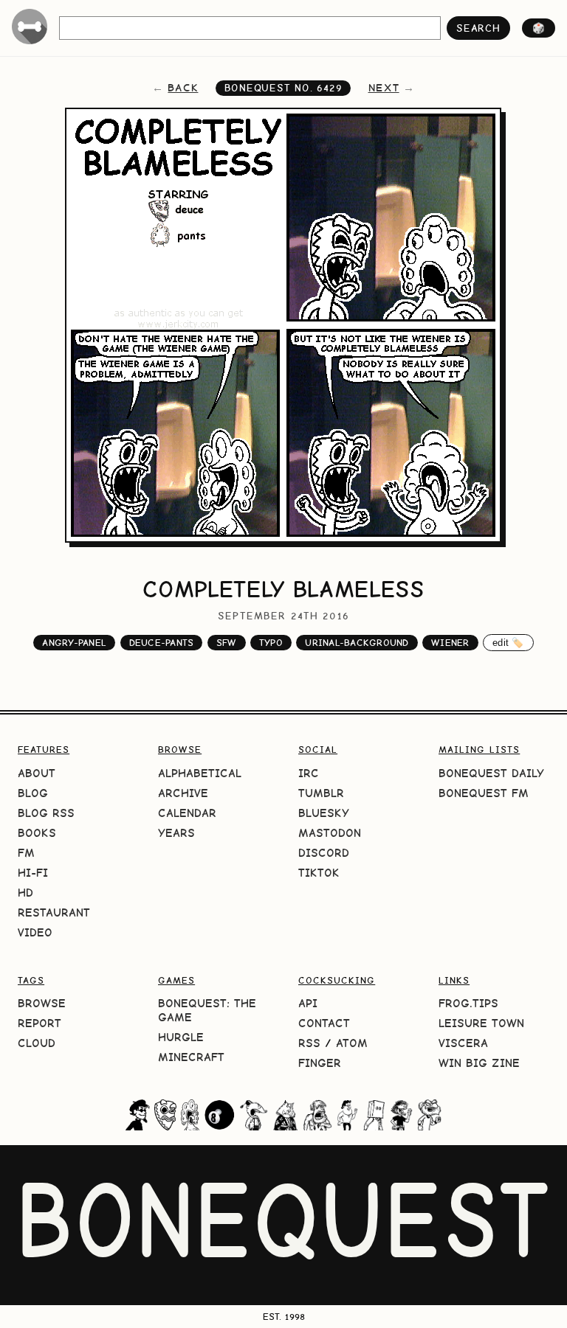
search (478, 28)
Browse (42, 1003)
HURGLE (181, 1037)
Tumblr (321, 793)
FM (26, 853)
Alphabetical (199, 773)
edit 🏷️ (508, 642)
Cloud (36, 1043)
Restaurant (54, 912)
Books (37, 833)
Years (176, 833)
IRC (308, 773)
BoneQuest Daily (491, 773)
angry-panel (74, 642)
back (183, 87)
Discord (323, 853)
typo (271, 642)
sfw (226, 642)
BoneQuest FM (484, 793)
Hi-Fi (33, 873)
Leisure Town (481, 1023)
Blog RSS (46, 813)
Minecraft (191, 1057)
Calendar (187, 813)
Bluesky (323, 813)
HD (25, 893)
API (307, 1003)
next (383, 87)
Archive (183, 793)
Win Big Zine (479, 1063)
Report (39, 1023)
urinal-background (356, 642)
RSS (309, 1043)
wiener (450, 642)
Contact (324, 1023)
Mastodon (329, 833)
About (36, 773)
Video (35, 932)
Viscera (463, 1043)
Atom (352, 1043)
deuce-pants (161, 642)
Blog (33, 793)
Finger (319, 1063)
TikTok (319, 873)
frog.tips (468, 1003)
